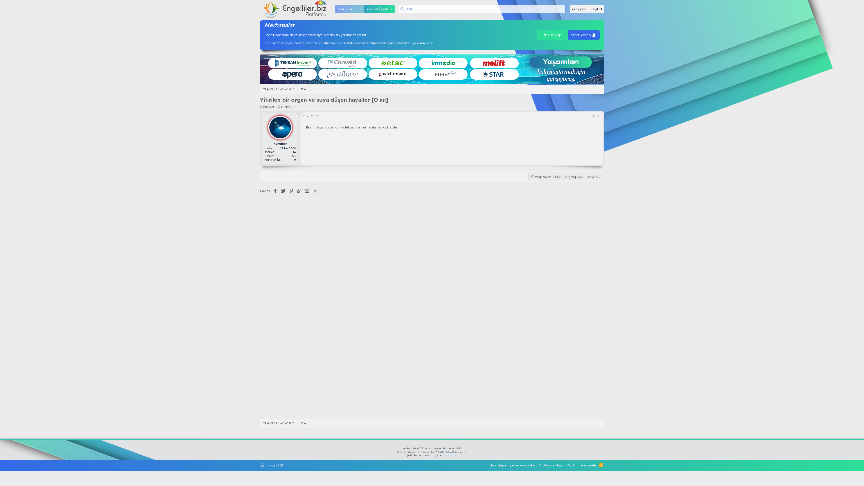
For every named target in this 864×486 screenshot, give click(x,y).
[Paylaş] (593, 116)
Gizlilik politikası (551, 465)
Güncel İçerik (377, 9)
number (268, 107)
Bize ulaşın (498, 465)
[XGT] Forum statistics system (432, 455)
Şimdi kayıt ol (581, 35)
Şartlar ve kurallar (522, 465)
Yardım (572, 465)
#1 (599, 116)
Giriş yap (554, 35)
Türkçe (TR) (273, 465)
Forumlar (346, 9)
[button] (361, 9)
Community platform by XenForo (432, 452)
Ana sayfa (588, 465)
